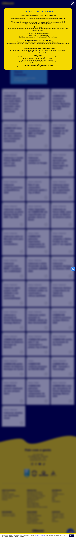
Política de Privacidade (40, 535)
